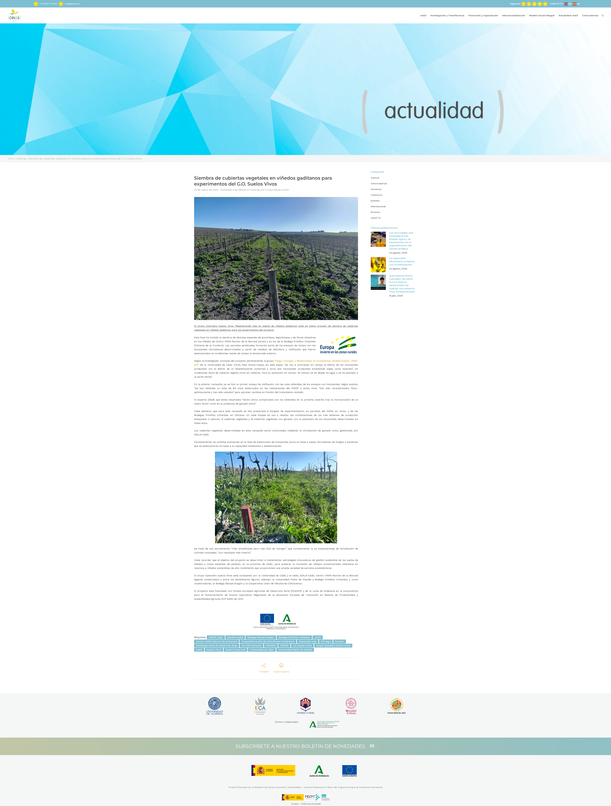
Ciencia (375, 177)
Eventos (375, 200)
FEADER (271, 645)
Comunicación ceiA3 (277, 189)
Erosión (339, 641)
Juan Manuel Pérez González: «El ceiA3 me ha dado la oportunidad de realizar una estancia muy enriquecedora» (402, 283)
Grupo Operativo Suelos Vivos (333, 645)
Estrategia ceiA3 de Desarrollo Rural (216, 645)
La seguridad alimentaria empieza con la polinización (401, 261)
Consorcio (376, 195)
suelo (199, 649)
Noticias (255, 189)
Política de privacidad (311, 804)
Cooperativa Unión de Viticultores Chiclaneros (267, 641)
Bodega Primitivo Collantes (294, 637)
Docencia (376, 189)
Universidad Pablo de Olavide (295, 649)
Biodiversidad (235, 637)
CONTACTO (556, 3)
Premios (375, 212)
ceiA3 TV (376, 218)
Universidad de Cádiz (262, 649)
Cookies (295, 804)
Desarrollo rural (307, 641)
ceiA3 (317, 637)
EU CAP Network (251, 645)
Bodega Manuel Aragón (260, 637)
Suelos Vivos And (235, 649)
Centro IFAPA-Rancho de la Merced (216, 641)
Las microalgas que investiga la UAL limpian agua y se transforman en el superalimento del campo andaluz (401, 240)
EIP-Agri (326, 641)
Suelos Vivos (214, 649)
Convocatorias (379, 183)
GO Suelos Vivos (302, 645)
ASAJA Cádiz (216, 637)
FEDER (284, 645)
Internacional (378, 206)
